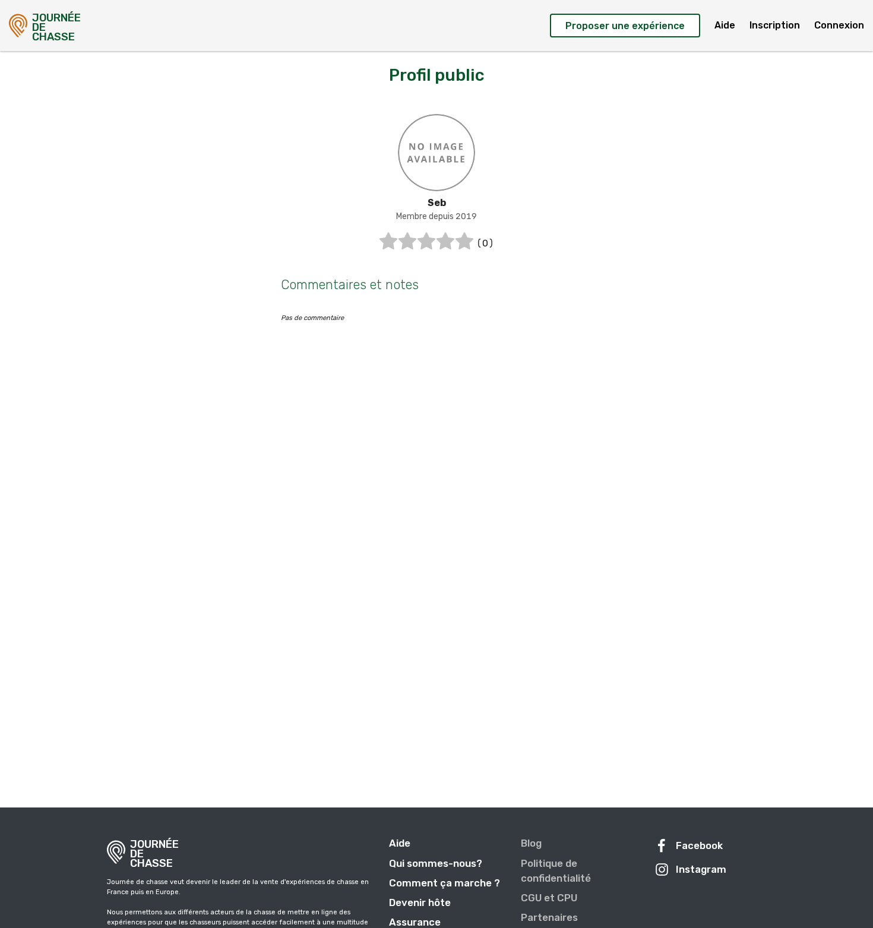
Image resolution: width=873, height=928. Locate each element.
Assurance (415, 922)
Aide (724, 25)
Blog (531, 843)
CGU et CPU (549, 898)
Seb (437, 202)
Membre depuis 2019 (436, 216)
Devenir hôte (420, 902)
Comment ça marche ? (444, 883)
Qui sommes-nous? (435, 863)
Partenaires (549, 917)
